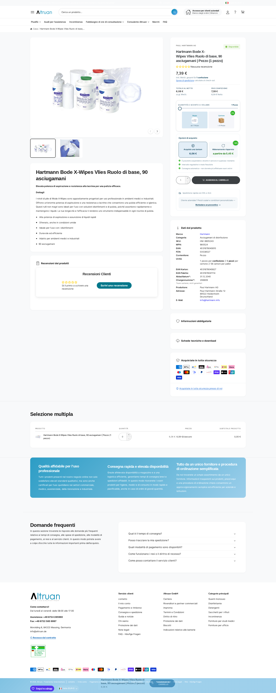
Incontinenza (215, 616)
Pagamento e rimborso (130, 607)
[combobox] (118, 12)
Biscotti (167, 625)
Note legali (123, 630)
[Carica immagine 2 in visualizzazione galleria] (69, 148)
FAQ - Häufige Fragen (129, 634)
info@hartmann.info (210, 300)
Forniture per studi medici (221, 621)
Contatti (166, 3)
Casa (35, 29)
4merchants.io (59, 682)
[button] (32, 12)
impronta (167, 607)
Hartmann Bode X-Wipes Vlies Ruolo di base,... (62, 29)
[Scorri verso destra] (157, 131)
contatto (122, 599)
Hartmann (205, 234)
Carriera (167, 599)
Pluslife (34, 22)
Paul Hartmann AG (186, 45)
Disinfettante (215, 603)
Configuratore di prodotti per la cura (192, 3)
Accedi (217, 3)
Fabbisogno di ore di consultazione (104, 22)
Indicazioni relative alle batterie (179, 630)
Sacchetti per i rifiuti (218, 612)
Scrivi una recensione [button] (114, 285)
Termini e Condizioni (173, 612)
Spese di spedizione (185, 80)
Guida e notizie (126, 616)
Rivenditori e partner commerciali (180, 603)
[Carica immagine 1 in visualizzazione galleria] (43, 148)
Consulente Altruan (137, 22)
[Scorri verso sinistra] (150, 131)
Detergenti (213, 607)
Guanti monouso (216, 599)
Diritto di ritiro (170, 616)
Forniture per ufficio (218, 625)
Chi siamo (123, 621)
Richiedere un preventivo (206, 205)
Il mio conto (124, 603)
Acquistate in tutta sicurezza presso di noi (200, 388)
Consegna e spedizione (130, 612)
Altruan (39, 682)
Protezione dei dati (128, 625)
